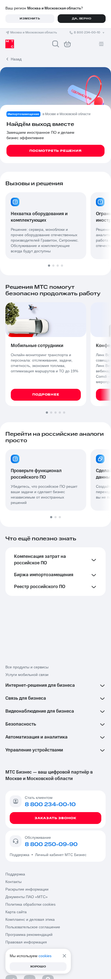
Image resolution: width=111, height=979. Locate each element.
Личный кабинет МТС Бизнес (60, 855)
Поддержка (21, 855)
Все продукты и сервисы (26, 667)
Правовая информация (26, 942)
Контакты (13, 882)
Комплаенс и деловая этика (30, 919)
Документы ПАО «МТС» (26, 897)
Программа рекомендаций (29, 934)
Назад (16, 59)
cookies (45, 956)
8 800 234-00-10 (87, 32)
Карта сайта (16, 912)
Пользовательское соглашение (32, 927)
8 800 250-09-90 (51, 844)
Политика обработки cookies (30, 904)
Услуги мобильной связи (26, 674)
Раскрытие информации (26, 889)
